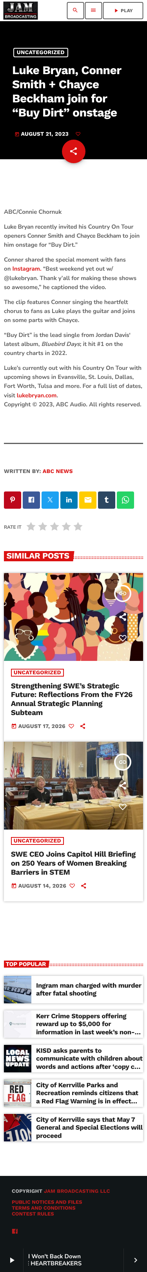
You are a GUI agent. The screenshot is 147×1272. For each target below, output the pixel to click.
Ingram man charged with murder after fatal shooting (89, 989)
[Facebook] (15, 1232)
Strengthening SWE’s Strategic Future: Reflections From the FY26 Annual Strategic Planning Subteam (71, 699)
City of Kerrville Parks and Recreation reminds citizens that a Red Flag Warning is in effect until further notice (87, 1097)
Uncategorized (41, 52)
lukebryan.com (37, 396)
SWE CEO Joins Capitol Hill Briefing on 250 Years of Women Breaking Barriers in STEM (73, 863)
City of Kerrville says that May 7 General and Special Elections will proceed (89, 1128)
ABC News (58, 471)
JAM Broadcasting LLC (77, 1191)
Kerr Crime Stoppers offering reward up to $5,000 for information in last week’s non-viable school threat (85, 1028)
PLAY (123, 10)
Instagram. (26, 269)
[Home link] (20, 11)
